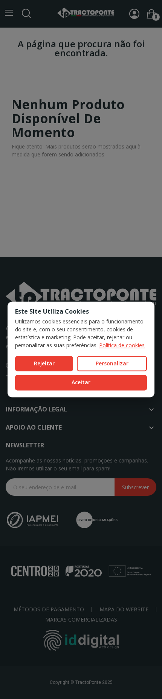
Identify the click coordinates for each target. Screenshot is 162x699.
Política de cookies (122, 345)
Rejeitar (44, 363)
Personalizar (112, 363)
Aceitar (81, 382)
